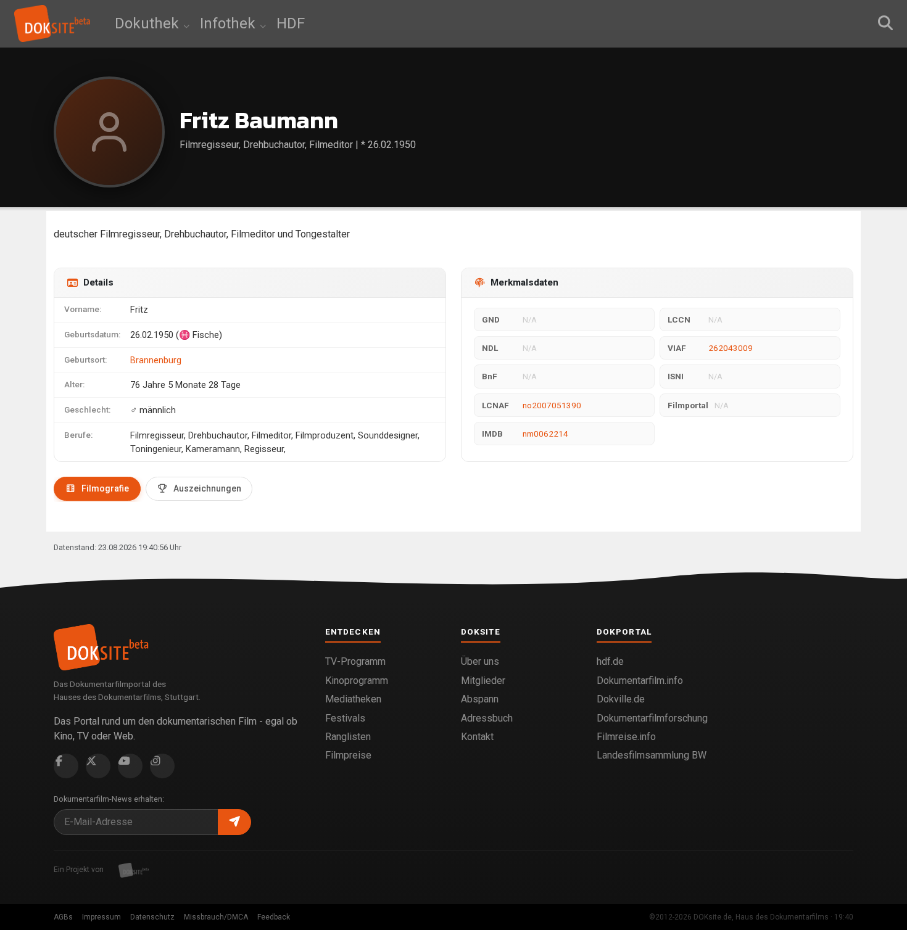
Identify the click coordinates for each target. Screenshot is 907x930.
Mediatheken (353, 699)
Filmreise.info (626, 737)
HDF (290, 23)
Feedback (273, 917)
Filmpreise (348, 755)
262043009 (730, 348)
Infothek (229, 23)
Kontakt (477, 737)
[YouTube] (130, 766)
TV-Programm (355, 661)
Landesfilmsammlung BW (651, 755)
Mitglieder (483, 680)
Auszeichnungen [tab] (207, 488)
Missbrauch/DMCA (216, 917)
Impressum (101, 917)
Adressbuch (487, 718)
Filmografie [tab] (105, 488)
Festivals (345, 718)
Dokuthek (149, 23)
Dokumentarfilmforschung (652, 718)
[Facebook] (66, 766)
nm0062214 (545, 433)
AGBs (63, 917)
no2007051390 (552, 405)
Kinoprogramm (356, 680)
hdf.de (610, 661)
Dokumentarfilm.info (640, 680)
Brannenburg (155, 360)
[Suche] (885, 23)
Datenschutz (152, 917)
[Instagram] (162, 766)
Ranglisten (348, 737)
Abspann (480, 699)
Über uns (480, 661)
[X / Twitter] (98, 766)
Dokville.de (621, 699)
